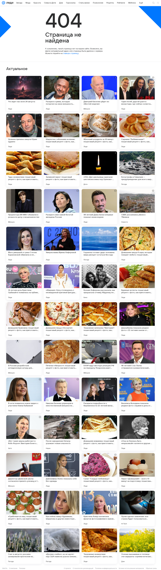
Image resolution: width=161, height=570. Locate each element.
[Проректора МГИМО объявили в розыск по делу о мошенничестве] (24, 206)
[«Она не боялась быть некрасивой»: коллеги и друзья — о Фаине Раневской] (137, 433)
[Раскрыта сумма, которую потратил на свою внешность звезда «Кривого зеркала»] (61, 93)
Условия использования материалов (131, 568)
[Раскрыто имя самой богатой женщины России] (61, 206)
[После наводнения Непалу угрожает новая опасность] (61, 433)
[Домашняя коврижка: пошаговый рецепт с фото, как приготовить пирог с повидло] (99, 433)
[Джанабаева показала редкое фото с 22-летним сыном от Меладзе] (137, 320)
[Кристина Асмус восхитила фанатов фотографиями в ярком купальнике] (99, 508)
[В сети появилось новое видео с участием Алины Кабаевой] (24, 395)
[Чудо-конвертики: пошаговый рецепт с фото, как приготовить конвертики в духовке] (24, 169)
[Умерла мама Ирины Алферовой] (61, 244)
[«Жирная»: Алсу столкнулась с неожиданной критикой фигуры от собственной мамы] (61, 282)
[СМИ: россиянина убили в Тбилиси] (137, 206)
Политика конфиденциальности (106, 568)
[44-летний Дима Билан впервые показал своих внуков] (99, 206)
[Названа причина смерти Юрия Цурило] (24, 131)
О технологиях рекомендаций (83, 568)
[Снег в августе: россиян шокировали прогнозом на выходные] (24, 546)
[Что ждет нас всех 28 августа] (24, 93)
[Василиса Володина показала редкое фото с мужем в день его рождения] (137, 395)
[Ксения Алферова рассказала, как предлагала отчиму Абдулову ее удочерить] (99, 282)
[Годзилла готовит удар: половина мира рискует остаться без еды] (99, 244)
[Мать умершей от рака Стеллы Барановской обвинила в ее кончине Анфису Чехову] (24, 244)
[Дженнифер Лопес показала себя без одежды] (61, 470)
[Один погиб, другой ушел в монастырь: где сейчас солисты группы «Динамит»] (137, 93)
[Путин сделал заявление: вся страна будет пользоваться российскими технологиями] (137, 508)
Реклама (22, 568)
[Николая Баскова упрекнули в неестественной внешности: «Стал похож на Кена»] (61, 395)
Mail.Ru (4, 568)
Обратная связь (151, 568)
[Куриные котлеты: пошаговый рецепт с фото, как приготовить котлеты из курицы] (137, 282)
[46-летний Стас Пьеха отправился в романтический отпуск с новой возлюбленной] (137, 357)
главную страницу (70, 53)
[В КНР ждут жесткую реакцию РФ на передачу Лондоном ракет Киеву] (99, 357)
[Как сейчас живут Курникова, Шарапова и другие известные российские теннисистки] (61, 508)
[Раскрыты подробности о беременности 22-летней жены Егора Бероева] (99, 395)
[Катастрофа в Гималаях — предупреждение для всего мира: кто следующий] (137, 169)
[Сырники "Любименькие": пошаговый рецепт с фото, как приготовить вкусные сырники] (137, 131)
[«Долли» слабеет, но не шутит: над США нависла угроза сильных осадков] (61, 546)
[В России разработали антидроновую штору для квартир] (24, 357)
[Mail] (3, 3)
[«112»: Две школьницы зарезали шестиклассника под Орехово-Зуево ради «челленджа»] (99, 169)
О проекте (67, 568)
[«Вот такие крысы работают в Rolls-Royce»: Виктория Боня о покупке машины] (24, 433)
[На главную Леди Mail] (9, 3)
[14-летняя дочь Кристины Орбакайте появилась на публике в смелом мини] (24, 282)
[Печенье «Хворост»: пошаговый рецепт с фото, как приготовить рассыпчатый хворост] (61, 357)
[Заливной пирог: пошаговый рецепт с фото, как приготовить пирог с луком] (61, 169)
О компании (13, 568)
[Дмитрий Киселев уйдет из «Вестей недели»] (99, 93)
